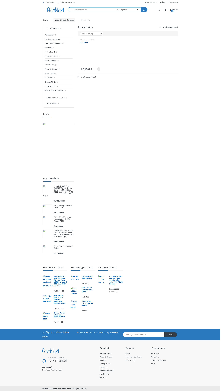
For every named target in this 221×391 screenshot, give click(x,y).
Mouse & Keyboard (107, 370)
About (127, 353)
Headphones (104, 374)
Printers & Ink (51, 73)
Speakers (103, 377)
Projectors (50, 77)
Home (45, 20)
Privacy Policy (130, 360)
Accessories (84, 39)
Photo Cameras (52, 60)
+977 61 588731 (50, 2)
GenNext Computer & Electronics (57, 388)
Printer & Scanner (52, 69)
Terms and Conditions (133, 357)
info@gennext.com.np (68, 2)
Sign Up (170, 335)
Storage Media (51, 82)
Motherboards (51, 52)
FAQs (153, 364)
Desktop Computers (53, 39)
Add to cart (98, 69)
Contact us (155, 357)
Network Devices (52, 56)
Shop (163, 2)
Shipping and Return (158, 360)
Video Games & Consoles (64, 20)
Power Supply (51, 65)
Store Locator (151, 2)
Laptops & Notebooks (54, 43)
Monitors (49, 48)
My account (174, 2)
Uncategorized (51, 86)
